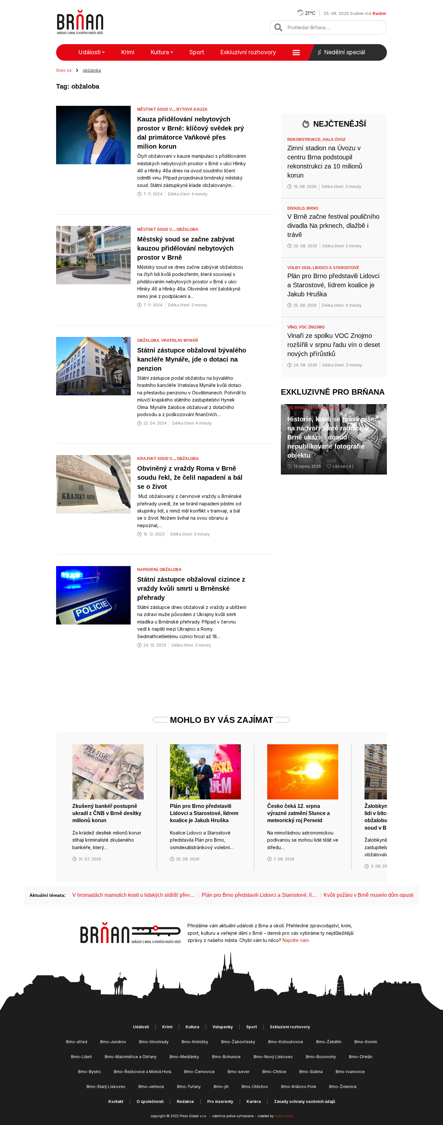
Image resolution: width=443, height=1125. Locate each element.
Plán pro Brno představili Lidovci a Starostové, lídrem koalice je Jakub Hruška (333, 285)
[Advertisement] (333, 583)
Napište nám (295, 940)
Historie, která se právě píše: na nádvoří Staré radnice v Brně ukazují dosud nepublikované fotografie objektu (332, 437)
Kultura (159, 52)
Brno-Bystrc (89, 1071)
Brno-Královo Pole (298, 1086)
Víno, (293, 327)
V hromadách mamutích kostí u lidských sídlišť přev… (133, 895)
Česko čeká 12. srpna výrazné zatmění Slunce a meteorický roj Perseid (298, 813)
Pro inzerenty (220, 1101)
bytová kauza (192, 109)
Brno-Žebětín (328, 1041)
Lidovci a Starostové (336, 268)
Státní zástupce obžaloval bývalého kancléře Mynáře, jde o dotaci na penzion (191, 359)
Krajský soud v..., (157, 458)
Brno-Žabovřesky (238, 1041)
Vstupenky (222, 1026)
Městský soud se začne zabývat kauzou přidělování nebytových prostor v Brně (185, 248)
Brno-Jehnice (151, 1086)
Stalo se (64, 70)
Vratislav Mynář (179, 340)
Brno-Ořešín (360, 1056)
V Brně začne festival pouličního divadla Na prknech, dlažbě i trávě (333, 225)
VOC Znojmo (312, 327)
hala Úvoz (334, 139)
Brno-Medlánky (184, 1056)
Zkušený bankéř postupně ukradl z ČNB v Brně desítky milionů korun (106, 813)
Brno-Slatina (311, 1071)
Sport (196, 52)
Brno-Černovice (199, 1071)
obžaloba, (149, 340)
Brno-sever (238, 1071)
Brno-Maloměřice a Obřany (131, 1056)
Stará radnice (324, 407)
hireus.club (284, 1116)
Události (89, 52)
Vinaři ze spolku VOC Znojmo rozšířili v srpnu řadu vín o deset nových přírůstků (333, 344)
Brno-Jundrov (113, 1041)
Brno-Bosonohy (321, 1056)
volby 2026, (300, 268)
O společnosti (150, 1101)
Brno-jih (221, 1086)
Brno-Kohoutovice (285, 1041)
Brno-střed (76, 1041)
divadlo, (296, 208)
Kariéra (253, 1101)
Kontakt (115, 1101)
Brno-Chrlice (274, 1071)
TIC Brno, (297, 407)
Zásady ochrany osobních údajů (304, 1101)
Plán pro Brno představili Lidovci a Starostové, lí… (259, 895)
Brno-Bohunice (226, 1056)
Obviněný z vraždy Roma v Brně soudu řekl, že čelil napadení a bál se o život (190, 477)
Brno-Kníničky (195, 1041)
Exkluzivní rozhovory (248, 52)
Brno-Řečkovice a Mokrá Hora (142, 1071)
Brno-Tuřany (189, 1086)
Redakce (185, 1101)
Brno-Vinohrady (154, 1041)
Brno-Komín (365, 1041)
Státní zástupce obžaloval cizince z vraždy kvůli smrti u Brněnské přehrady (191, 588)
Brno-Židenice (343, 1086)
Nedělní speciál (344, 52)
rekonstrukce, (305, 139)
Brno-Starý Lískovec (106, 1086)
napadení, (148, 569)
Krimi (127, 52)
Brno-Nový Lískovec (273, 1056)
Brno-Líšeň (81, 1056)
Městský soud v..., (156, 109)
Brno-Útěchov (255, 1086)
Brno (312, 208)
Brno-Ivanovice (350, 1071)
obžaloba (187, 229)
